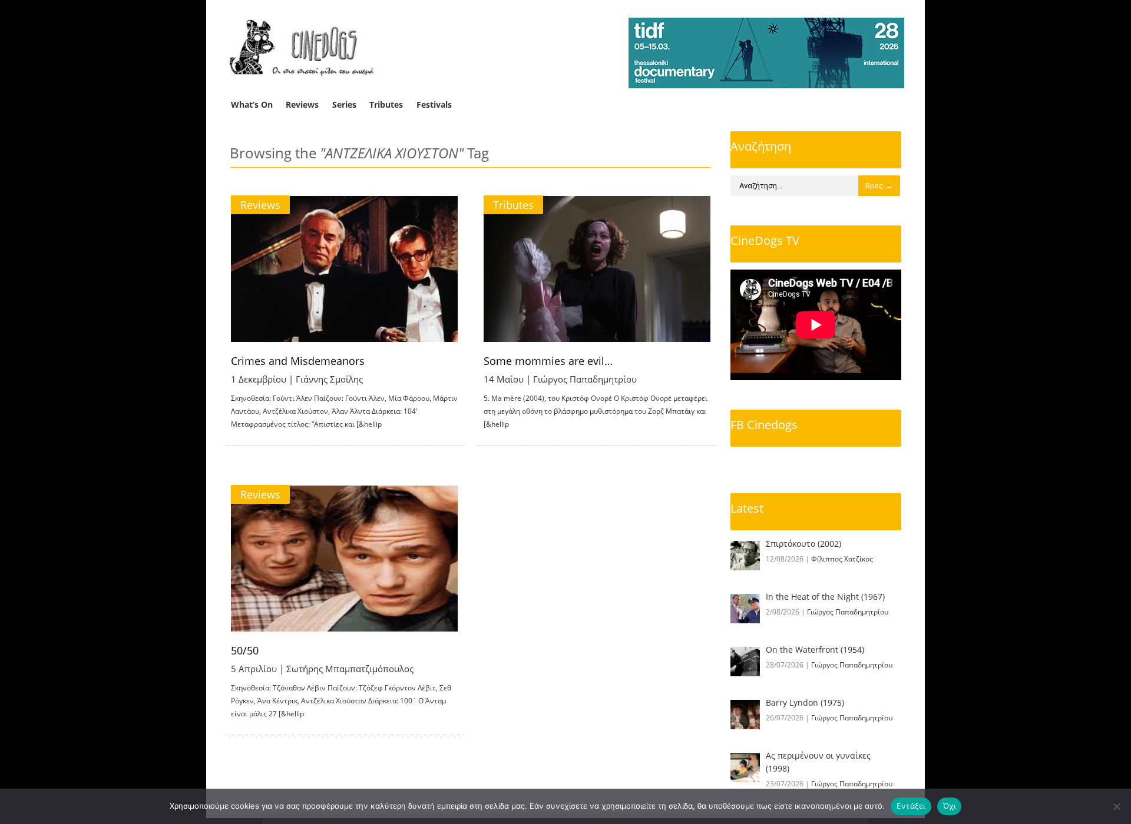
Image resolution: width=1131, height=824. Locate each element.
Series (344, 104)
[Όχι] (1116, 806)
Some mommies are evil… (548, 361)
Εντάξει (911, 805)
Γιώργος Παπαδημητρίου (585, 379)
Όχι (949, 805)
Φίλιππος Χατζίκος (842, 559)
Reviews (302, 104)
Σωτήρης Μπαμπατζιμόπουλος (350, 669)
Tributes (386, 104)
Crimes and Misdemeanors (298, 361)
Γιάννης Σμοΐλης (329, 379)
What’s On (252, 104)
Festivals (434, 104)
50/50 (245, 650)
